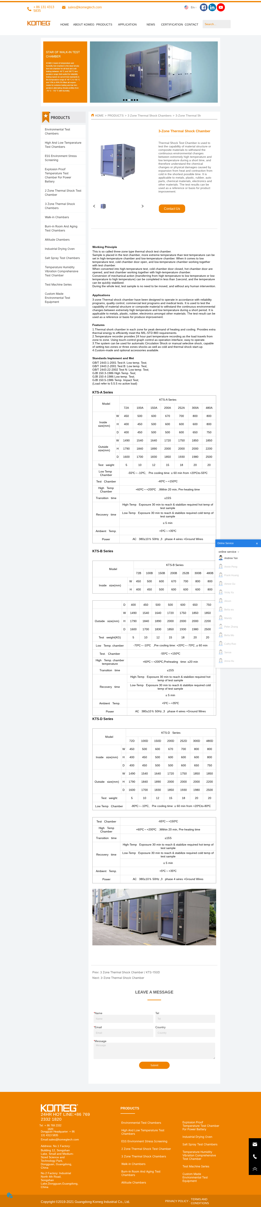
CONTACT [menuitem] (191, 24)
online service (227, 551)
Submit (154, 1065)
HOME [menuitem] (64, 24)
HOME (99, 115)
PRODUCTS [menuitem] (104, 24)
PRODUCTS (116, 115)
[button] (127, 24)
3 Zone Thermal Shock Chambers (149, 115)
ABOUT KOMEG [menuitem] (83, 24)
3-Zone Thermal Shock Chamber (197, 115)
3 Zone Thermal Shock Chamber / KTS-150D (130, 972)
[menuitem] (127, 24)
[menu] (128, 24)
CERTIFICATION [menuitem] (172, 24)
